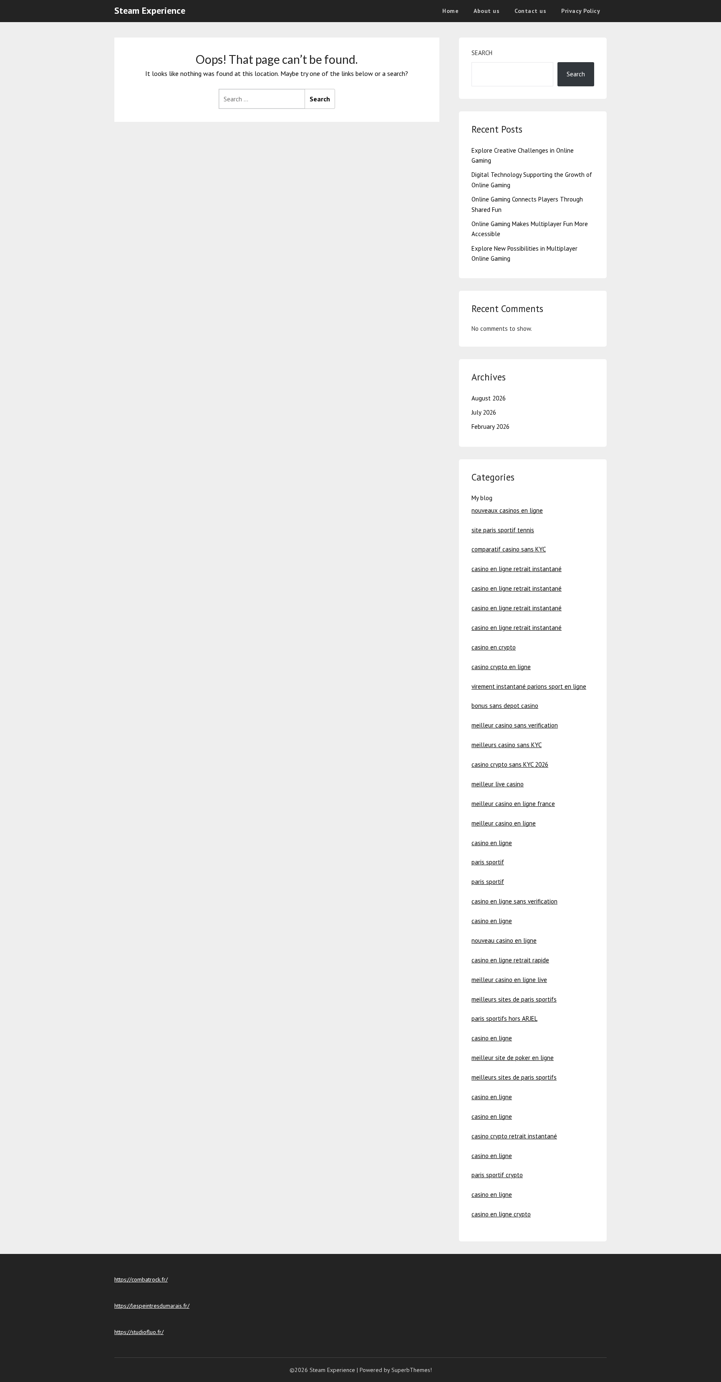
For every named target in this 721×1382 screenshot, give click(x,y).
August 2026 (488, 398)
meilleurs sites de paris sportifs (514, 999)
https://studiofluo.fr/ (139, 1332)
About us (486, 11)
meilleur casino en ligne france (513, 804)
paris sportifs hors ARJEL (504, 1018)
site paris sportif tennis (502, 530)
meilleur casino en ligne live (509, 980)
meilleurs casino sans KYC (506, 745)
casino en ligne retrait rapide (510, 960)
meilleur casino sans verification (514, 725)
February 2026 (490, 426)
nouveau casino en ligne (504, 940)
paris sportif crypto (497, 1175)
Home (450, 11)
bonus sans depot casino (504, 706)
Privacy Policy (580, 11)
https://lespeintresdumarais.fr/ (151, 1305)
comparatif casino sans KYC (508, 549)
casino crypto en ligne (501, 667)
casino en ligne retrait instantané (516, 569)
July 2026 (483, 412)
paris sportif (487, 862)
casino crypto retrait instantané (514, 1136)
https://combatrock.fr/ (141, 1279)
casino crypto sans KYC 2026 (509, 764)
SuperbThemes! (411, 1370)
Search (481, 53)
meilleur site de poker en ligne (512, 1058)
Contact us (530, 11)
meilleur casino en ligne (503, 823)
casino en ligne (491, 843)
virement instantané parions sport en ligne (528, 686)
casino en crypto (493, 647)
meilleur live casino (497, 784)
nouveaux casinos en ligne (507, 510)
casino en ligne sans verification (514, 901)
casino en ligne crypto (501, 1214)
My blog (481, 498)
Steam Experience (149, 10)
